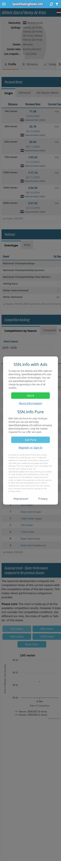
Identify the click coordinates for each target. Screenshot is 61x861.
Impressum (21, 499)
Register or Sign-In (31, 447)
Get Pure (30, 440)
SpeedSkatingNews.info (27, 4)
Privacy (42, 499)
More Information (30, 403)
